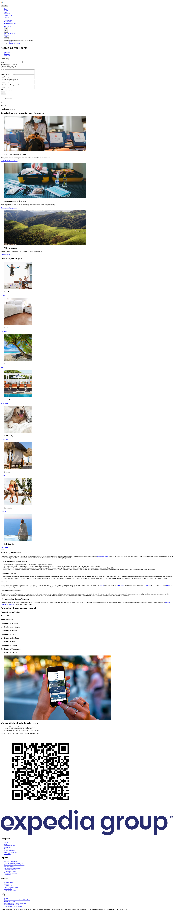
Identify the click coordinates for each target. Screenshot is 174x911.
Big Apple (121, 585)
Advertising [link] (7, 854)
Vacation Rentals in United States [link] (13, 863)
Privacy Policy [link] (8, 882)
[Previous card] (1, 549)
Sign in (7, 38)
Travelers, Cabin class (7, 66)
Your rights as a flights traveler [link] (13, 906)
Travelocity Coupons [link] (10, 871)
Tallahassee (11, 604)
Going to (3, 62)
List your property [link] (9, 845)
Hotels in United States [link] (10, 861)
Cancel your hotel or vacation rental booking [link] (17, 900)
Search (3, 93)
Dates (2, 64)
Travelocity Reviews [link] (10, 869)
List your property (9, 33)
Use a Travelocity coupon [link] (11, 904)
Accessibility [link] (8, 889)
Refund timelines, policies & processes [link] (15, 903)
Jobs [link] (5, 844)
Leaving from (5, 58)
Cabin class (4, 90)
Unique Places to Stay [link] (10, 873)
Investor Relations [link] (9, 850)
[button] (87, 612)
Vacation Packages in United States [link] (14, 865)
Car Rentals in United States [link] (12, 868)
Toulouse (3, 604)
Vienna (168, 585)
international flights (102, 556)
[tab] (7, 52)
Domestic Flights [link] (9, 866)
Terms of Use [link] (8, 885)
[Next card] (3, 549)
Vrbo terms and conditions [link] (11, 887)
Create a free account (14, 43)
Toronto (167, 602)
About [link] (6, 842)
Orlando (148, 585)
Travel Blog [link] (7, 874)
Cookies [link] (6, 884)
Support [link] (6, 898)
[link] (19, 9)
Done (2, 92)
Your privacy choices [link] (10, 890)
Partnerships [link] (7, 847)
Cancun (101, 585)
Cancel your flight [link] (9, 901)
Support (6, 35)
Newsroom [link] (7, 849)
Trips (5, 36)
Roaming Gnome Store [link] (11, 852)
